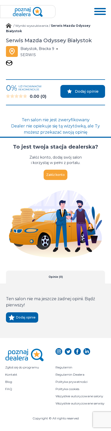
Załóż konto (55, 175)
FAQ (8, 389)
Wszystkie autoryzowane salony (79, 396)
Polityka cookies (67, 389)
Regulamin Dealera (70, 374)
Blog (8, 382)
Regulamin (64, 367)
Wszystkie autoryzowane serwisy (80, 403)
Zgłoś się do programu (22, 367)
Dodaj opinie (87, 91)
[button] (100, 11)
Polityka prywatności (72, 382)
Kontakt (11, 374)
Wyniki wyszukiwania (31, 26)
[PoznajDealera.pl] (28, 11)
